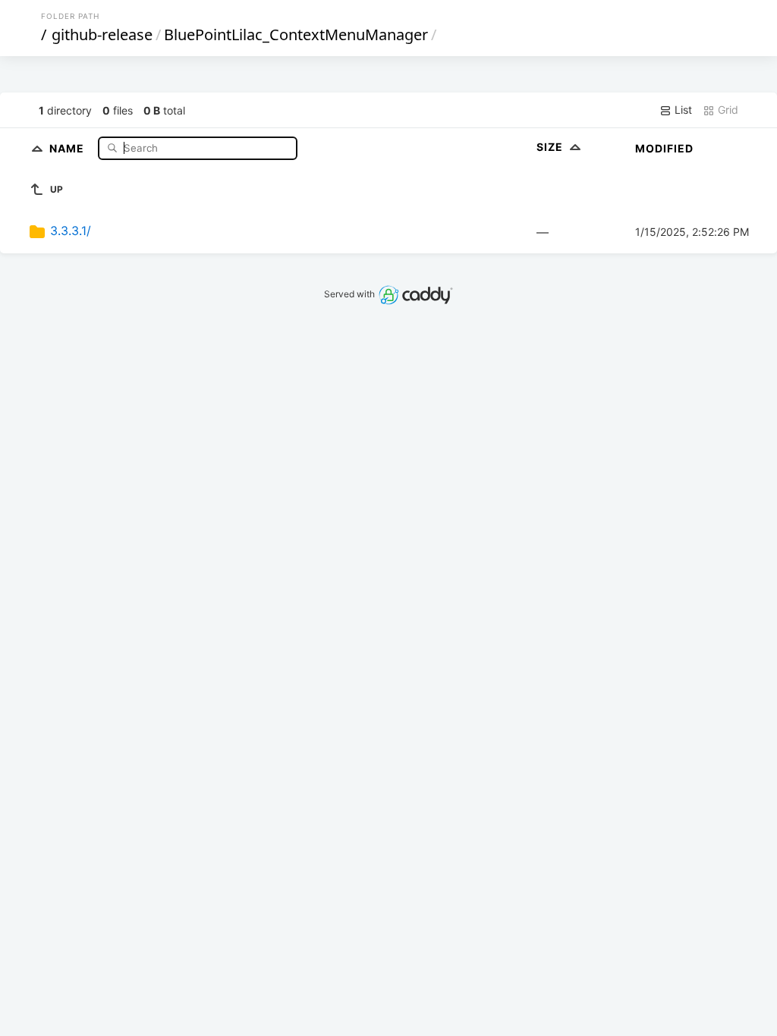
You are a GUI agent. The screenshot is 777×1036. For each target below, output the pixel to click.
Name (68, 147)
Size (551, 146)
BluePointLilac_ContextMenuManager (296, 34)
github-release (102, 34)
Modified (664, 148)
